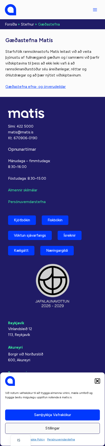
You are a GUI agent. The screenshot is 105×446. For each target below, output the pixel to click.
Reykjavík (16, 323)
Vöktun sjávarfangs (30, 235)
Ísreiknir (69, 235)
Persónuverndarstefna (61, 439)
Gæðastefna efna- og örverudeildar (35, 86)
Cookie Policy (36, 439)
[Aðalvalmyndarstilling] (95, 10)
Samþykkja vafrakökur (52, 415)
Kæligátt (21, 250)
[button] (97, 381)
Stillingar (52, 428)
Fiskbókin (55, 220)
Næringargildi (57, 250)
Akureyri (15, 347)
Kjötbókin (22, 220)
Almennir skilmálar (22, 190)
